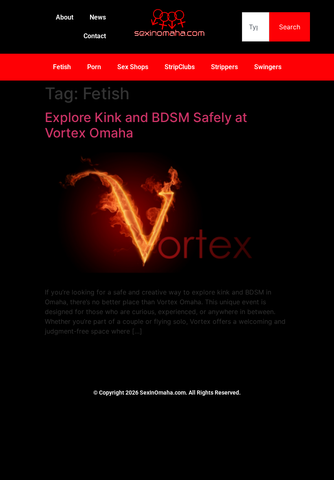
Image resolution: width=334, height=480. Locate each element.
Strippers (224, 67)
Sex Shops (132, 67)
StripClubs (180, 67)
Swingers (267, 67)
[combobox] (255, 26)
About (64, 17)
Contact (95, 36)
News (98, 17)
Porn (94, 67)
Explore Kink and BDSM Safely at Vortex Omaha (146, 125)
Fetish (62, 67)
